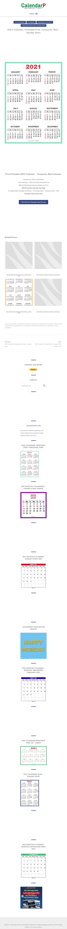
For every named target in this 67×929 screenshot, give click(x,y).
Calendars (31, 22)
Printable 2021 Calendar (45, 325)
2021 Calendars (20, 22)
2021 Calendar (15, 325)
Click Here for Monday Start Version (33, 202)
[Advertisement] (33, 49)
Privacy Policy (36, 927)
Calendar (34, 325)
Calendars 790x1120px (45, 22)
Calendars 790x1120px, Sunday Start (33, 25)
